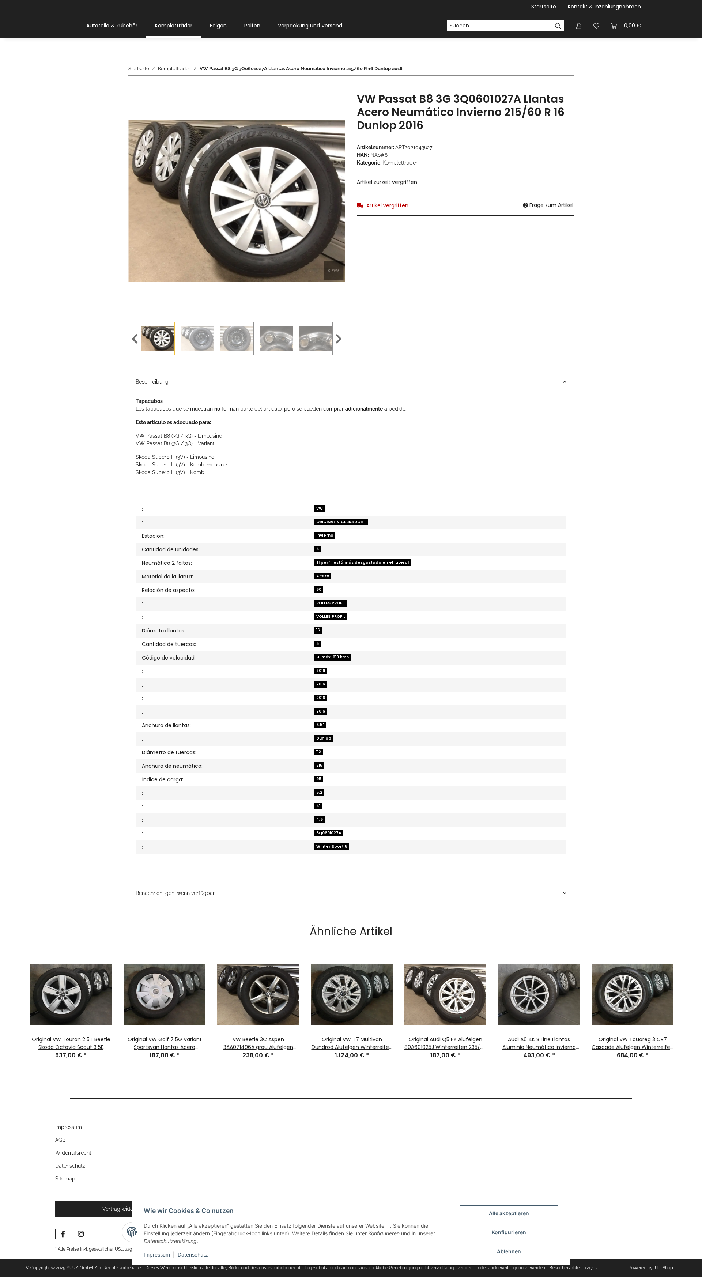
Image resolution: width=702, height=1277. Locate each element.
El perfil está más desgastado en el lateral (362, 562)
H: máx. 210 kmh (332, 657)
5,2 (319, 792)
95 (318, 779)
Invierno (324, 535)
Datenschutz (193, 1254)
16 (318, 630)
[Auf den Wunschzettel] (330, 106)
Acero (322, 576)
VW (319, 508)
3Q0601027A (328, 833)
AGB (60, 1140)
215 (319, 765)
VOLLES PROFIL (330, 603)
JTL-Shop (663, 1267)
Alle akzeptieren (509, 1213)
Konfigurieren (509, 1232)
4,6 (319, 819)
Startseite (543, 6)
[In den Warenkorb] (134, 88)
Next (338, 339)
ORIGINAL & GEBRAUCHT (341, 522)
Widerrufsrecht (73, 1153)
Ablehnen (509, 1251)
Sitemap (65, 1179)
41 (318, 806)
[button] (579, 25)
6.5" (320, 725)
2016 (320, 670)
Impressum (157, 1254)
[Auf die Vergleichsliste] (311, 106)
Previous (134, 339)
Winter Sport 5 (331, 846)
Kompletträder (400, 163)
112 (318, 752)
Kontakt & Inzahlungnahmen (604, 6)
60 (318, 589)
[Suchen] (558, 26)
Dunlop (323, 738)
